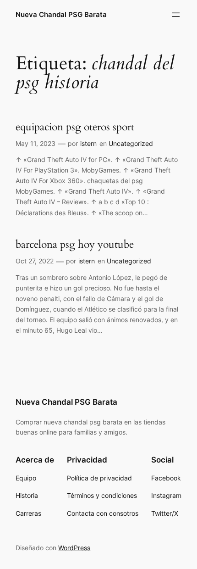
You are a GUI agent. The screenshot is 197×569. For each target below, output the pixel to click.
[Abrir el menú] (175, 14)
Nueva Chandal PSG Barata (61, 15)
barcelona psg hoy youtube (75, 244)
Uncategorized (131, 143)
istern (88, 143)
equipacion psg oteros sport (75, 127)
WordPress (74, 548)
